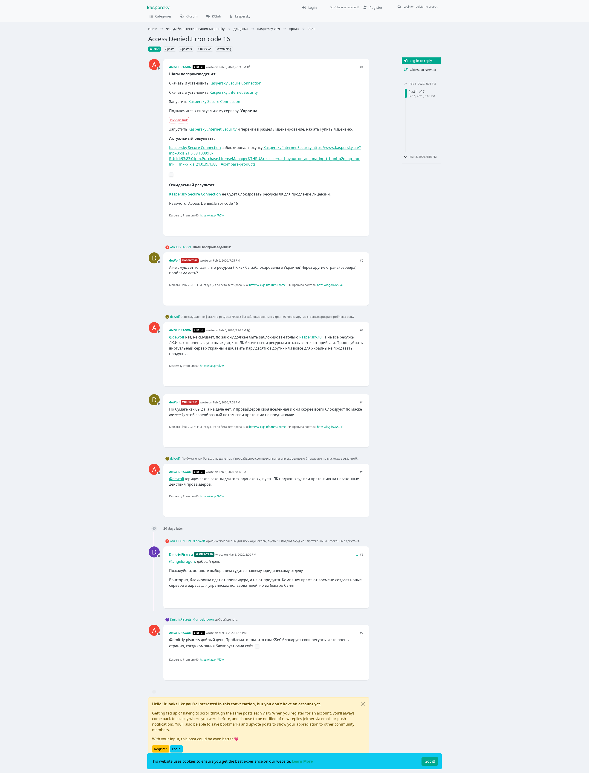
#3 (361, 330)
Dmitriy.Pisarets (181, 554)
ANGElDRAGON (180, 67)
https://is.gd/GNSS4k (330, 285)
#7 (361, 633)
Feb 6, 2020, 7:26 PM (232, 330)
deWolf (174, 260)
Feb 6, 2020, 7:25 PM (226, 260)
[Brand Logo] (158, 7)
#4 (361, 402)
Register (160, 749)
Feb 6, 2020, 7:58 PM (226, 402)
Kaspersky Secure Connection (235, 83)
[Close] (363, 703)
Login (176, 749)
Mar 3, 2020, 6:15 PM (233, 633)
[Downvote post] (359, 224)
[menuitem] (309, 7)
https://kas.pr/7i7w (212, 215)
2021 (156, 49)
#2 (361, 260)
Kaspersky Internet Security (234, 92)
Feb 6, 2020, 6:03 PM (232, 67)
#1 (361, 67)
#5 (361, 472)
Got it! (429, 761)
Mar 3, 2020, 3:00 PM (242, 554)
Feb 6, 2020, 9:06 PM (232, 472)
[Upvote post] (343, 224)
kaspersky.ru (310, 337)
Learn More (302, 761)
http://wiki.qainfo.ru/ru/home (267, 285)
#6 (361, 554)
